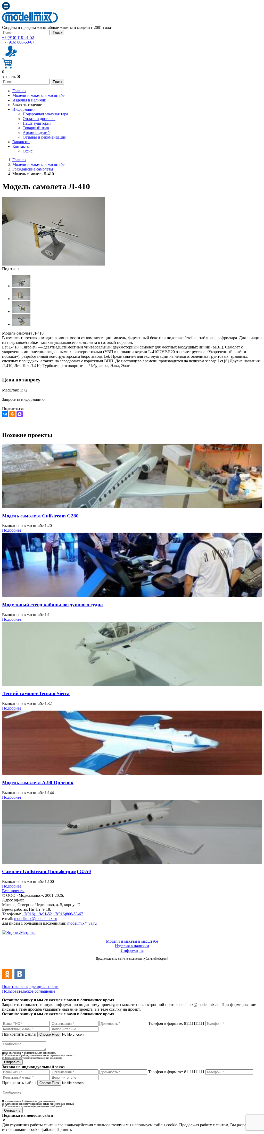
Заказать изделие (27, 105)
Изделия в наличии (29, 100)
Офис (27, 151)
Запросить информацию (23, 399)
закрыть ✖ (11, 76)
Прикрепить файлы (19, 1034)
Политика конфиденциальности (30, 986)
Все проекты (13, 891)
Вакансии (21, 142)
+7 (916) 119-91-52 (18, 37)
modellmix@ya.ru (82, 923)
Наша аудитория (37, 123)
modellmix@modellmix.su (35, 918)
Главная (19, 91)
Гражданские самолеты (32, 169)
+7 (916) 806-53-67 (18, 42)
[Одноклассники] (12, 414)
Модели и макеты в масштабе (38, 95)
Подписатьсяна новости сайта (132, 964)
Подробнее (11, 530)
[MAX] (19, 414)
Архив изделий (36, 132)
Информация (23, 109)
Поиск (57, 33)
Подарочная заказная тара (45, 114)
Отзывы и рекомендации (45, 137)
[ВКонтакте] (5, 414)
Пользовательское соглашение (28, 991)
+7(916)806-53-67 (68, 914)
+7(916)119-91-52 (37, 914)
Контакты (21, 146)
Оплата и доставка (39, 118)
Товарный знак (36, 128)
